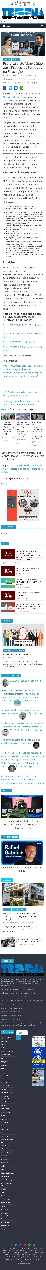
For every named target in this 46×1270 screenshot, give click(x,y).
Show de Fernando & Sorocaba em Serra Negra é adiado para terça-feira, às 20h (22, 469)
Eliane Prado (29, 76)
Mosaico (4, 1149)
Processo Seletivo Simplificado (22, 83)
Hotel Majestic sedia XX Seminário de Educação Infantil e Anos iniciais (20, 403)
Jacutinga (4, 1129)
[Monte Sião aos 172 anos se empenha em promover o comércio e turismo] (23, 414)
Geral (3, 1116)
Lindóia (3, 1133)
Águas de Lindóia (7, 1037)
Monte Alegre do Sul (22, 1250)
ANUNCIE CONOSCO (12, 1257)
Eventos (4, 1105)
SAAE (3, 1192)
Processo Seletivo (7, 1173)
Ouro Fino (4, 1163)
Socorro (4, 1219)
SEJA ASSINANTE (25, 1257)
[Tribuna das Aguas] (3, 26)
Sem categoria (6, 1199)
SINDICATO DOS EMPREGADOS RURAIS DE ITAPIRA (27, 569)
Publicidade (5, 1176)
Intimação (4, 1119)
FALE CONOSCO (36, 1257)
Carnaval (4, 1058)
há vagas (14, 79)
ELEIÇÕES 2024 (6, 1089)
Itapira (3, 1126)
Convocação (5, 1068)
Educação (16, 909)
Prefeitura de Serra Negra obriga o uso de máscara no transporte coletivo (37, 430)
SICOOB (4, 1206)
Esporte (4, 1102)
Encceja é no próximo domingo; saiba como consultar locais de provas (29, 940)
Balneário (4, 1048)
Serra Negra (5, 1203)
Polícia (3, 1166)
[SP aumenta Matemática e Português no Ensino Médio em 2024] (8, 414)
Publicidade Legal (7, 1180)
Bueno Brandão (6, 1055)
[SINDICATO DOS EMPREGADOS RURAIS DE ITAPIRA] (8, 568)
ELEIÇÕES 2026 (6, 1093)
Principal (4, 1169)
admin (21, 658)
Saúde (3, 1196)
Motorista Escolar (24, 79)
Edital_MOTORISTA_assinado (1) (19, 342)
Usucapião (5, 1222)
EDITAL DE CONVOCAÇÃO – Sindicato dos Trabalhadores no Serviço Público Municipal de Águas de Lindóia (29, 606)
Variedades (5, 1226)
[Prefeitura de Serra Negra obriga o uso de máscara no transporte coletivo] (38, 414)
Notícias (4, 1156)
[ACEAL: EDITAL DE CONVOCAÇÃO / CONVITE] (8, 592)
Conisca (4, 1065)
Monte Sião (16, 59)
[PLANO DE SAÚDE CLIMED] (23, 626)
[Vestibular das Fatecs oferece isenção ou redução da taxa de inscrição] (23, 885)
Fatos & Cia (5, 1109)
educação (6, 79)
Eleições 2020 (6, 1086)
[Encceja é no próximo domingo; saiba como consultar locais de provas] (8, 938)
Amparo (4, 1041)
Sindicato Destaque (18, 650)
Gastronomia (5, 1112)
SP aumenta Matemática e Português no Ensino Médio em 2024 (8, 428)
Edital (3, 1079)
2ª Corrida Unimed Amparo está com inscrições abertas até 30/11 (22, 394)
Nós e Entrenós (6, 1152)
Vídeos (3, 1229)
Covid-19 (4, 1072)
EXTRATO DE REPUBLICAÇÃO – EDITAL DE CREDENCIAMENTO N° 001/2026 (28, 582)
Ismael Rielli (5, 1122)
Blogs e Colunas (7, 1051)
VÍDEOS (34, 1254)
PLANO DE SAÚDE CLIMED (17, 654)
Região (23, 909)
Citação (4, 1062)
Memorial (4, 1136)
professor (37, 83)
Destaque (7, 59)
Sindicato (7, 650)
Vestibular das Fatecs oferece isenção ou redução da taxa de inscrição (20, 916)
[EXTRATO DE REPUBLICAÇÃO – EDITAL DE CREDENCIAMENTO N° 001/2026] (8, 579)
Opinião (4, 1159)
